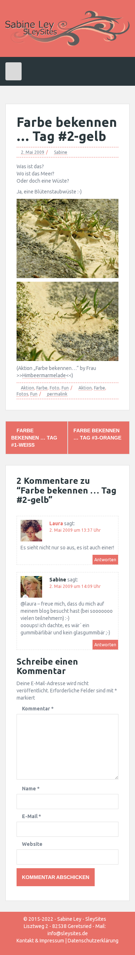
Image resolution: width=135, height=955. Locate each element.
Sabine (60, 152)
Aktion (27, 387)
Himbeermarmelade (44, 375)
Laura (56, 523)
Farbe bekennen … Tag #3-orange (97, 434)
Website (32, 844)
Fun (65, 387)
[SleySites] (67, 28)
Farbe (42, 387)
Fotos (22, 394)
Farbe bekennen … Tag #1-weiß (34, 438)
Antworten (105, 559)
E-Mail (31, 816)
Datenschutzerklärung (93, 940)
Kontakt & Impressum (40, 940)
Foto (54, 387)
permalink (56, 394)
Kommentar (38, 708)
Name (31, 788)
